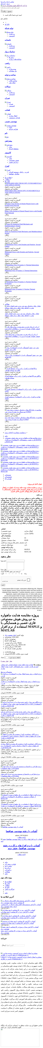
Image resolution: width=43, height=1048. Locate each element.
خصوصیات (8, 477)
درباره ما (8, 868)
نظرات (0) (8, 479)
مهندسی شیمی (11, 121)
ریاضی (7, 63)
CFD (10, 127)
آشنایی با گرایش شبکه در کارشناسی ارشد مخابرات (17, 918)
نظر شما (3, 569)
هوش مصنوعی (14, 160)
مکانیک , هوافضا (14, 174)
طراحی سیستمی (14, 118)
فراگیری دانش (9, 889)
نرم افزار (12, 34)
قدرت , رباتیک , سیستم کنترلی (19, 172)
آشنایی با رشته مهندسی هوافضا (21, 831)
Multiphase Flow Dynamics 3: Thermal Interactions (21, 270)
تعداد (2, 657)
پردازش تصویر (13, 162)
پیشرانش (8, 141)
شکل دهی (12, 83)
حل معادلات (13, 71)
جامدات (8, 40)
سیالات (7, 87)
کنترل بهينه (9, 666)
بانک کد (7, 887)
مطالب (7, 885)
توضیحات (8, 475)
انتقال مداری (13, 116)
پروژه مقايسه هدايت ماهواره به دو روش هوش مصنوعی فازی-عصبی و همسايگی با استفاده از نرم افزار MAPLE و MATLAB (23, 440)
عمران (7, 98)
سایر (10, 147)
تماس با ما (8, 866)
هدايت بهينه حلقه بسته (25, 665)
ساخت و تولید (10, 75)
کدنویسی (12, 36)
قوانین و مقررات (10, 864)
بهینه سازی (12, 69)
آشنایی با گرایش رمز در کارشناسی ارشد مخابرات (17, 912)
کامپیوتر (8, 153)
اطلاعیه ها (8, 881)
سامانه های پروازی (15, 59)
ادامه (3, 585)
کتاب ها (7, 883)
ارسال (4, 945)
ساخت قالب (13, 81)
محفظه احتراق (13, 149)
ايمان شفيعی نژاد (10, 635)
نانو (6, 133)
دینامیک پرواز (10, 52)
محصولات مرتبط (6, 672)
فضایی (7, 110)
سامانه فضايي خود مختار (9, 665)
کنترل (7, 166)
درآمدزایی (8, 870)
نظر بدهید (5, 661)
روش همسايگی (19, 666)
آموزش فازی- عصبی (31, 666)
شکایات (7, 872)
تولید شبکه (9, 28)
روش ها (11, 57)
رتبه (25, 573)
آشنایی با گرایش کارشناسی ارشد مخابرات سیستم (17, 923)
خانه (6, 436)
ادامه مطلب (22, 837)
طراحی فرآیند (13, 129)
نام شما (3, 561)
